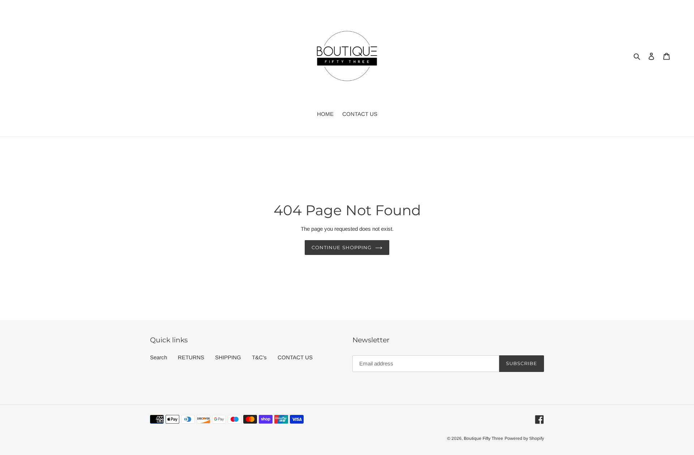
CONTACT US (295, 357)
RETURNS (191, 357)
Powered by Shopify (524, 438)
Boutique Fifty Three (483, 438)
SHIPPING (228, 357)
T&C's (259, 357)
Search (158, 357)
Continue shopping (342, 247)
